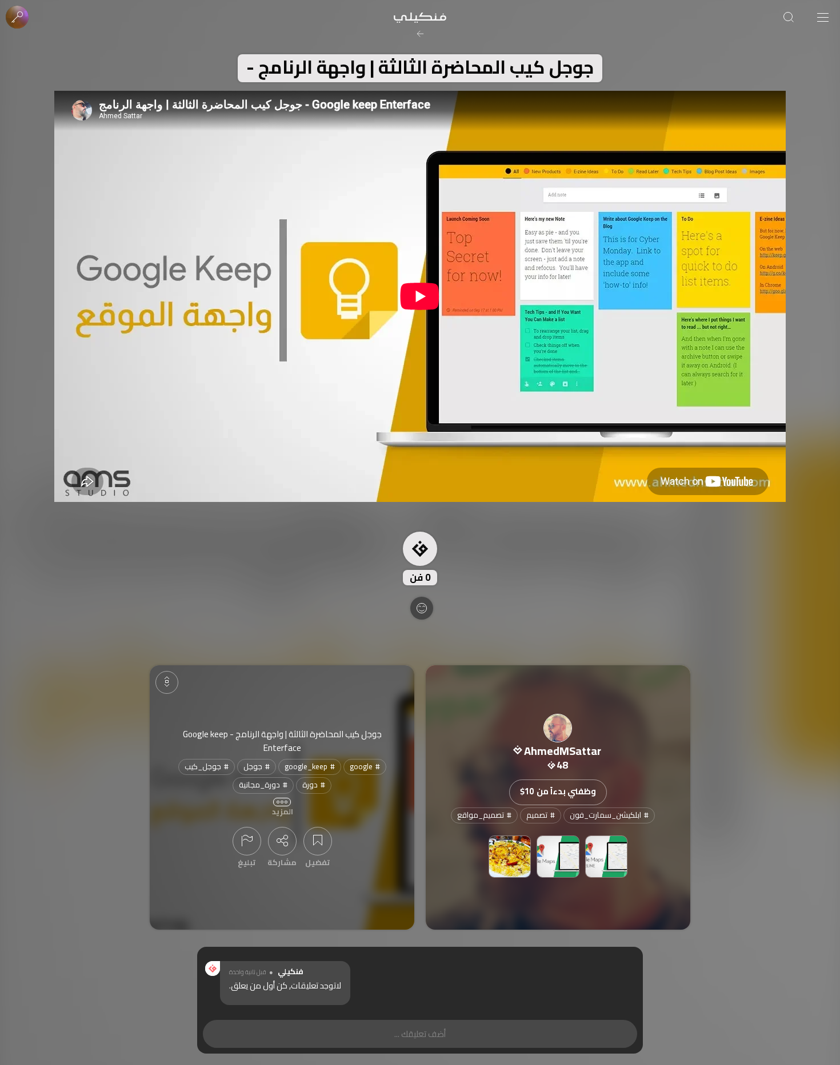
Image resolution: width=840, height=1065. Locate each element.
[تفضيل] (317, 841)
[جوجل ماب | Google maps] (558, 856)
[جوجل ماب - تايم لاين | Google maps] (606, 856)
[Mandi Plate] (510, 856)
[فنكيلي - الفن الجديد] (420, 17)
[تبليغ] (247, 841)
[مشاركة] (282, 841)
